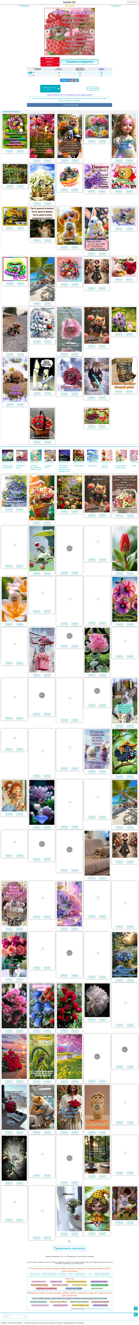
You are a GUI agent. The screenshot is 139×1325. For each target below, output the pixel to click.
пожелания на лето (39, 1281)
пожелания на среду (79, 1285)
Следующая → (116, 6)
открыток (35, 1274)
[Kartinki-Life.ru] (69, 2)
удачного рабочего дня (80, 1305)
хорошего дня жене (100, 1305)
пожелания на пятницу (39, 1285)
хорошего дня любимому (79, 1302)
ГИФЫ (70, 1274)
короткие (95, 1309)
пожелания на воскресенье (76, 1281)
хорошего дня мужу (60, 1305)
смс (106, 1309)
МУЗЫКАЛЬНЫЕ (80, 1274)
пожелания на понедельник (46, 1288)
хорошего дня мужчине (40, 1305)
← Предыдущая (23, 6)
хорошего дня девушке (38, 1302)
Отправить (65, 80)
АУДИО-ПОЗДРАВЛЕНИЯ (102, 1274)
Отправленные (93, 88)
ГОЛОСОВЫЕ (70, 6)
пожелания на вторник (99, 1285)
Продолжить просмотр (69, 1248)
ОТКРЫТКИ (62, 1274)
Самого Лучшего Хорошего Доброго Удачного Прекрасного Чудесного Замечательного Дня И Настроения (69, 1298)
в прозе (101, 1309)
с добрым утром (56, 1281)
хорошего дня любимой (100, 1302)
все (109, 1309)
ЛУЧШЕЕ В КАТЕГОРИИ (49, 1274)
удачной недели (97, 1288)
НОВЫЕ (89, 1274)
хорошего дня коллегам (58, 1302)
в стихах (88, 1309)
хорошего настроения (74, 1288)
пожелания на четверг (60, 1285)
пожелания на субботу (99, 1281)
